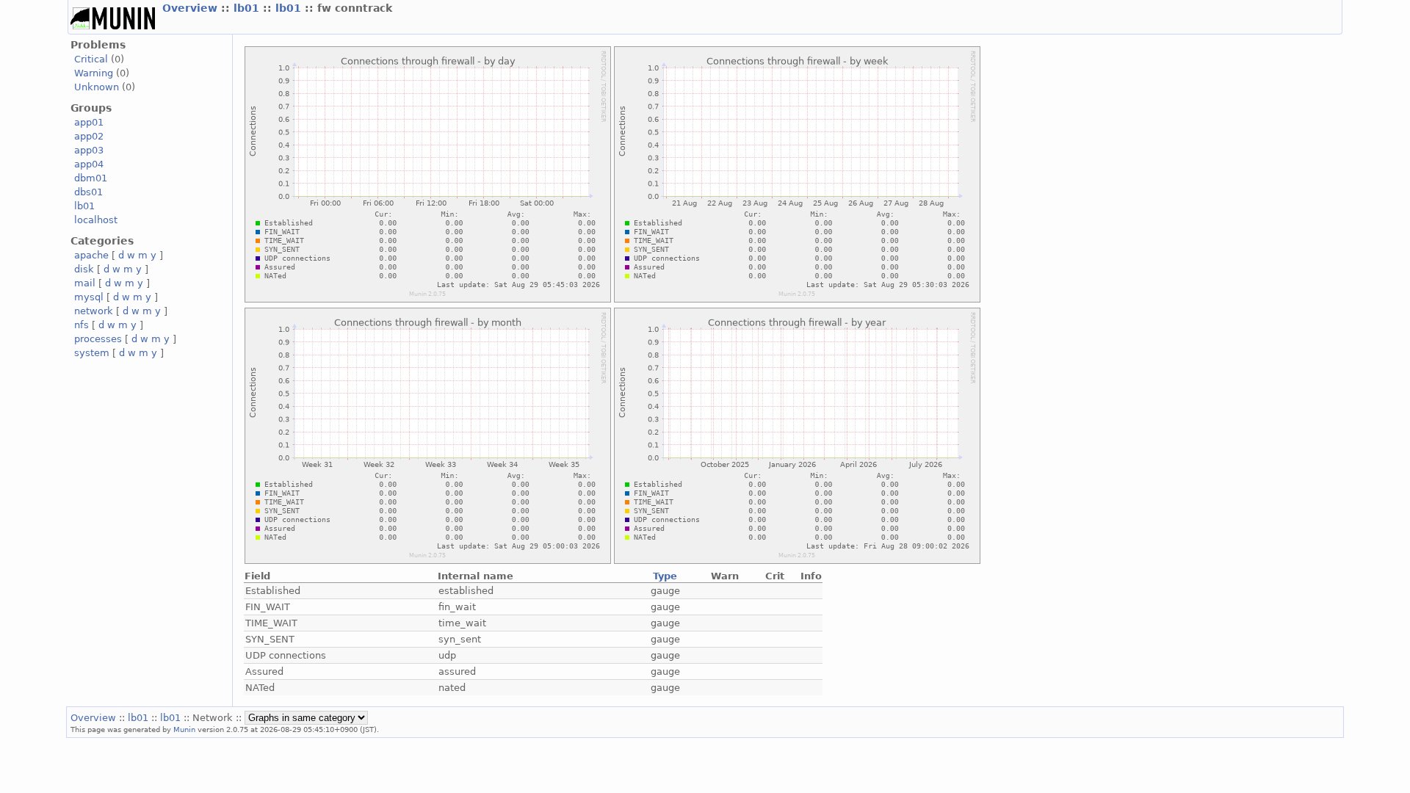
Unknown (96, 87)
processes (98, 338)
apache (91, 255)
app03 (89, 150)
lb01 (248, 8)
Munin (184, 729)
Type (665, 576)
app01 (89, 122)
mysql (89, 297)
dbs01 (88, 192)
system (91, 352)
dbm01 (90, 178)
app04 (89, 164)
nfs (81, 324)
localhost (96, 219)
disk (84, 269)
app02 (89, 136)
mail (84, 283)
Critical (91, 59)
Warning (93, 73)
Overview (191, 8)
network (93, 310)
